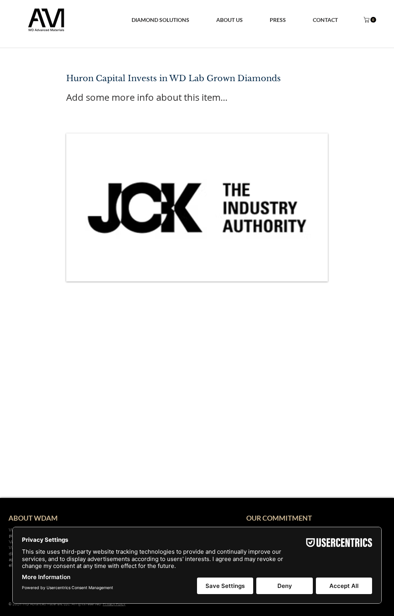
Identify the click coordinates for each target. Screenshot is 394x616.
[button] (229, 20)
